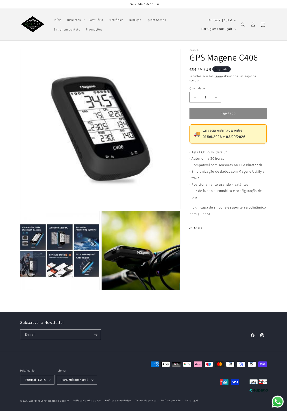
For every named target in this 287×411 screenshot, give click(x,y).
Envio (218, 76)
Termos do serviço (146, 400)
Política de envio (171, 400)
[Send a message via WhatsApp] (278, 402)
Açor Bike (34, 400)
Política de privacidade (87, 400)
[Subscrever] (96, 334)
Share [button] (198, 228)
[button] (75, 19)
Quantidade (197, 88)
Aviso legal (191, 400)
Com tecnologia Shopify (55, 400)
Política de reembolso (118, 400)
